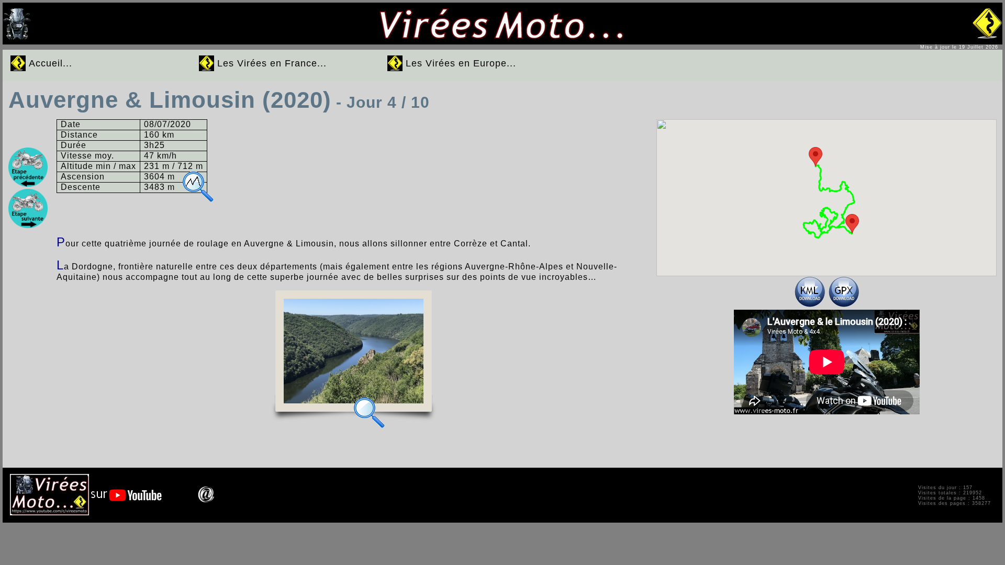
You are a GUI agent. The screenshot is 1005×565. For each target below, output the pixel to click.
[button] (815, 156)
